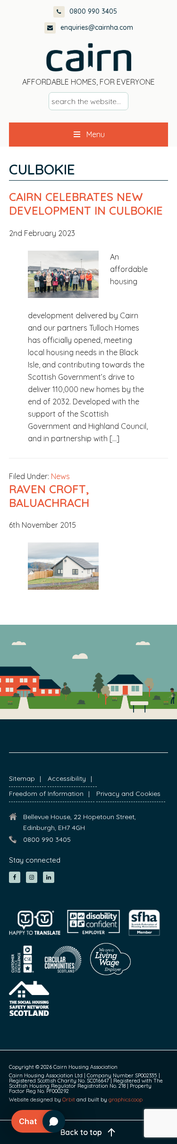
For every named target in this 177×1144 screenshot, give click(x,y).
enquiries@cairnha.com (96, 27)
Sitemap (22, 778)
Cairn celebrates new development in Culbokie (86, 204)
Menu (95, 134)
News (60, 476)
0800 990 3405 (93, 11)
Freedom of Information (46, 793)
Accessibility (67, 778)
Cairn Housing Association (88, 57)
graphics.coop (126, 1099)
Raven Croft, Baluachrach (49, 496)
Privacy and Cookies (128, 793)
